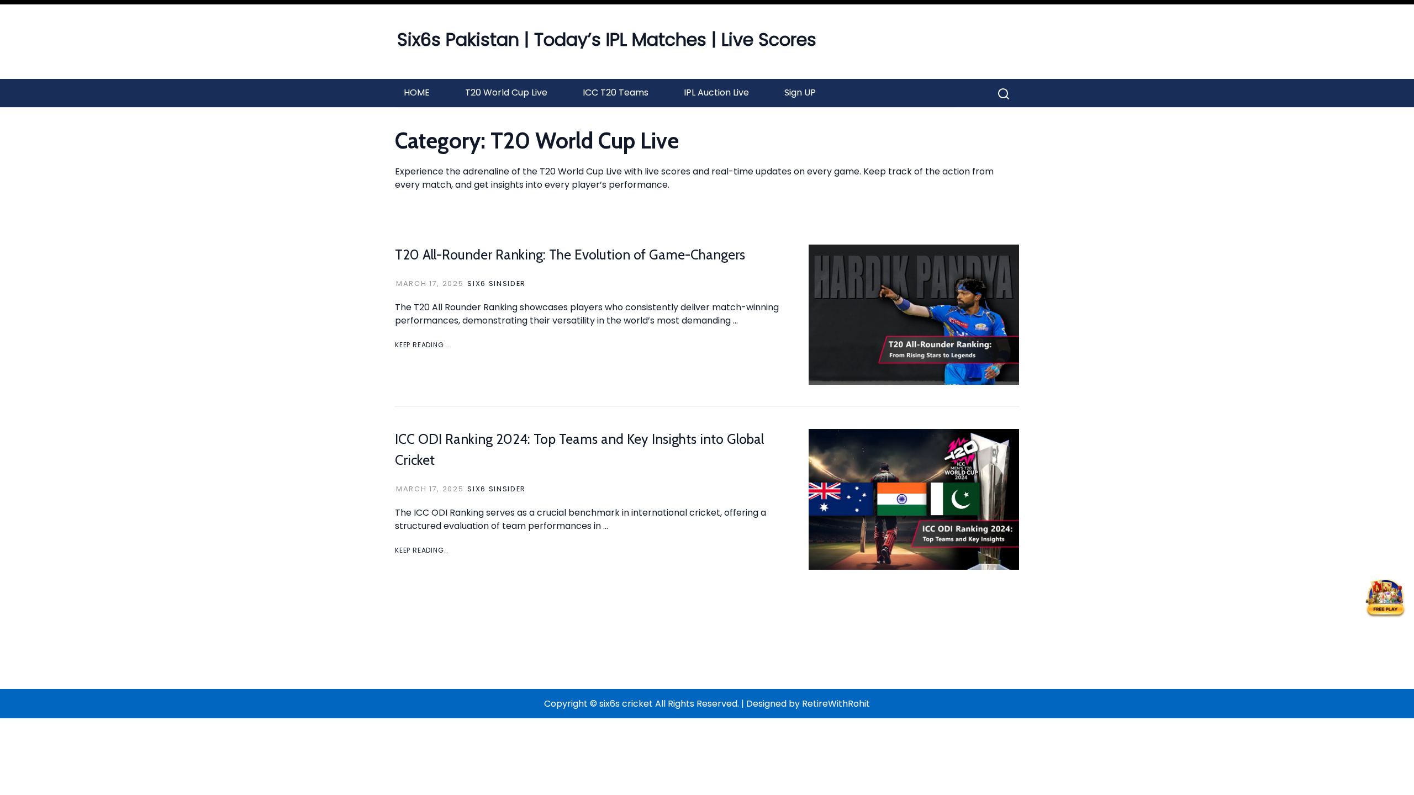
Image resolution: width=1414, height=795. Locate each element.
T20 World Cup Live (506, 92)
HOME (417, 92)
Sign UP (800, 92)
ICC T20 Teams (615, 92)
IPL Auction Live (716, 92)
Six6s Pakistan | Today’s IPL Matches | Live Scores (606, 40)
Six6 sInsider (496, 283)
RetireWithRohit (836, 703)
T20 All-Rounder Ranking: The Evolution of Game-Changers (570, 254)
